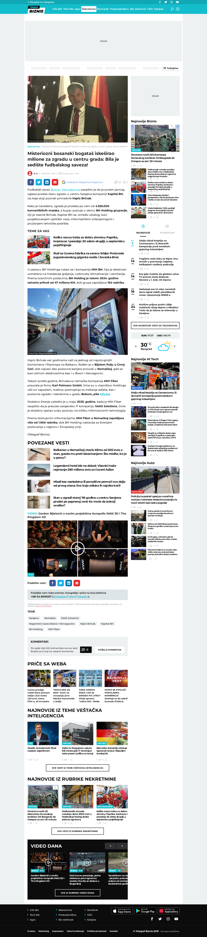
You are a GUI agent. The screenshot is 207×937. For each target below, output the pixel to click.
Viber (71, 596)
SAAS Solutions (70, 618)
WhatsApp (59, 596)
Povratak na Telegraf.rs (42, 2)
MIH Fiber (54, 629)
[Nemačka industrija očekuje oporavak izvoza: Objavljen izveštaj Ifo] (112, 733)
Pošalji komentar (109, 649)
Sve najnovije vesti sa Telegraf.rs (155, 325)
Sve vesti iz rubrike (77, 831)
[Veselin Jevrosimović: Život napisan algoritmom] (43, 733)
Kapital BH (107, 623)
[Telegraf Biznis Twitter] (166, 2)
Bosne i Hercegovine (65, 189)
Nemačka (49, 618)
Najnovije (144, 121)
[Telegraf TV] (177, 2)
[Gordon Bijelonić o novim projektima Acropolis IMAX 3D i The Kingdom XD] (48, 862)
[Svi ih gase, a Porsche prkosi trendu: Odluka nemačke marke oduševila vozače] (138, 541)
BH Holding (36, 629)
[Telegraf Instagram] (171, 2)
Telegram (82, 596)
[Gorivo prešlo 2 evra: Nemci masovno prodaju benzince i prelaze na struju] (138, 515)
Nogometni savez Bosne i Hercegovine (52, 623)
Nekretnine (33, 146)
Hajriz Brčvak (87, 623)
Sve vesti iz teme (77, 768)
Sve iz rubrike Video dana (77, 892)
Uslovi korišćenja (43, 606)
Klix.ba (105, 394)
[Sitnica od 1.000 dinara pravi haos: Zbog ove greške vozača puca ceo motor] (138, 528)
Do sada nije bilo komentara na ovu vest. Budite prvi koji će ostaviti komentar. (54, 650)
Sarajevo (34, 618)
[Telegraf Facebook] (160, 2)
